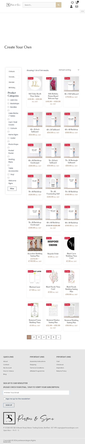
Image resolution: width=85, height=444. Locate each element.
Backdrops (14, 103)
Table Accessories (13, 169)
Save (31, 78)
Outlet (12, 138)
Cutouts (13, 128)
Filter (12, 189)
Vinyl (12, 174)
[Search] (58, 5)
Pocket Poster (11, 151)
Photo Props (13, 144)
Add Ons (13, 100)
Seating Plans (12, 160)
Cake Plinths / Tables (13, 114)
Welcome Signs (12, 182)
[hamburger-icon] (82, 11)
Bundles (13, 107)
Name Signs (13, 134)
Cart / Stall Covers (13, 123)
